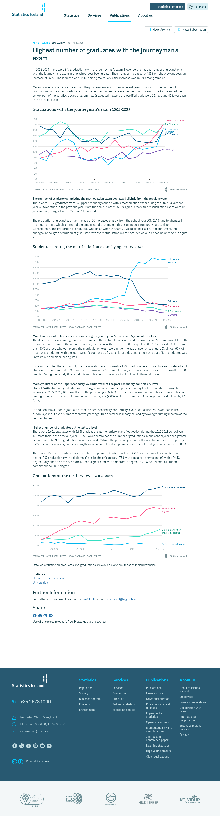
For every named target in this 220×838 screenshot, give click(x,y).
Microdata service (124, 710)
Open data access (157, 722)
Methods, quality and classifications (159, 729)
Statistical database (170, 7)
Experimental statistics (154, 715)
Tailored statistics (124, 704)
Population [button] (85, 688)
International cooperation (188, 718)
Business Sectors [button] (90, 699)
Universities (40, 583)
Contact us (119, 693)
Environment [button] (87, 710)
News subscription (157, 699)
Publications (154, 688)
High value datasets (158, 751)
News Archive (161, 29)
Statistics (71, 15)
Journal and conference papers (158, 738)
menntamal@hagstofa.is (120, 599)
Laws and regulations (193, 702)
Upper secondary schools (49, 578)
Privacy (184, 734)
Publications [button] (120, 15)
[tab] (93, 688)
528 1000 (89, 599)
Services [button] (94, 15)
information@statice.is (34, 731)
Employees (186, 697)
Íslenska (200, 7)
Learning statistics (157, 745)
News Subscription (194, 29)
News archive (154, 693)
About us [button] (145, 15)
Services (118, 688)
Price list (118, 699)
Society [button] (83, 693)
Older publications (157, 756)
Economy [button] (85, 704)
